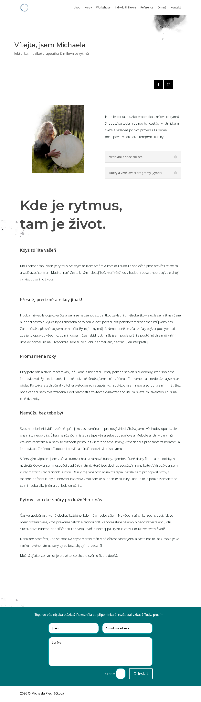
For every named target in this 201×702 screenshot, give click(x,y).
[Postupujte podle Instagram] (168, 84)
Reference (146, 7)
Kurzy (88, 7)
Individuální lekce (125, 7)
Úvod (77, 7)
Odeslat (140, 673)
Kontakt (176, 7)
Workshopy (103, 7)
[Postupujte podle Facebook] (158, 84)
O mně (162, 7)
